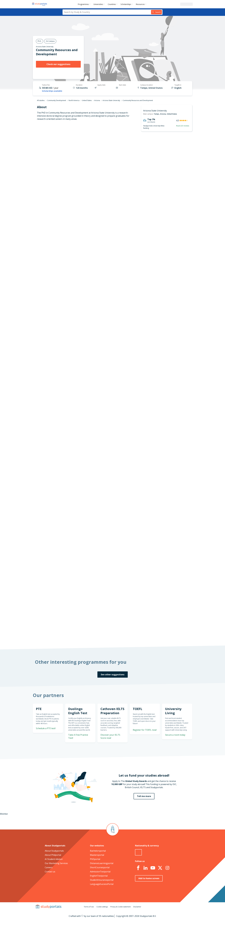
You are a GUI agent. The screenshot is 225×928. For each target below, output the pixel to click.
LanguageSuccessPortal (101, 884)
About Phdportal (53, 855)
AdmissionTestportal (100, 871)
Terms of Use (89, 907)
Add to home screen (148, 878)
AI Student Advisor (54, 859)
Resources (140, 4)
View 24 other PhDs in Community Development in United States (120, 354)
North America (74, 100)
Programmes (83, 4)
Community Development (56, 100)
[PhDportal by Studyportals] (40, 4)
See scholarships (101, 582)
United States (87, 100)
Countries (112, 4)
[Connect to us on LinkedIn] (145, 868)
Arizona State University (44, 46)
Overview (75, 151)
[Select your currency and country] (138, 852)
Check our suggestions (58, 64)
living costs (99, 548)
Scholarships (126, 4)
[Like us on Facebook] (138, 868)
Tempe (156, 114)
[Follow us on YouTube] (153, 868)
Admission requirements (68, 164)
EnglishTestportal (99, 875)
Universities (98, 4)
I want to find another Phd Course (134, 194)
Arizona (97, 100)
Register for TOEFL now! (145, 729)
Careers (48, 867)
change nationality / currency (104, 485)
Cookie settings (102, 907)
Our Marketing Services (56, 863)
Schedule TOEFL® (164, 283)
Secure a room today (175, 734)
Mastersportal (97, 855)
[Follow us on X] (160, 868)
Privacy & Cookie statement (120, 907)
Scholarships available (52, 91)
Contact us (50, 871)
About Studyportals (54, 850)
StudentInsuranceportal (101, 879)
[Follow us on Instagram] (167, 868)
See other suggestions (112, 674)
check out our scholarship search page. (140, 636)
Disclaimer (137, 907)
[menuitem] (84, 4)
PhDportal (95, 859)
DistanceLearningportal (101, 863)
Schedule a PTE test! (45, 728)
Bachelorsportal (98, 850)
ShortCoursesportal (100, 867)
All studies (41, 100)
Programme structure (69, 158)
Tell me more (144, 796)
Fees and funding (71, 170)
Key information (72, 145)
